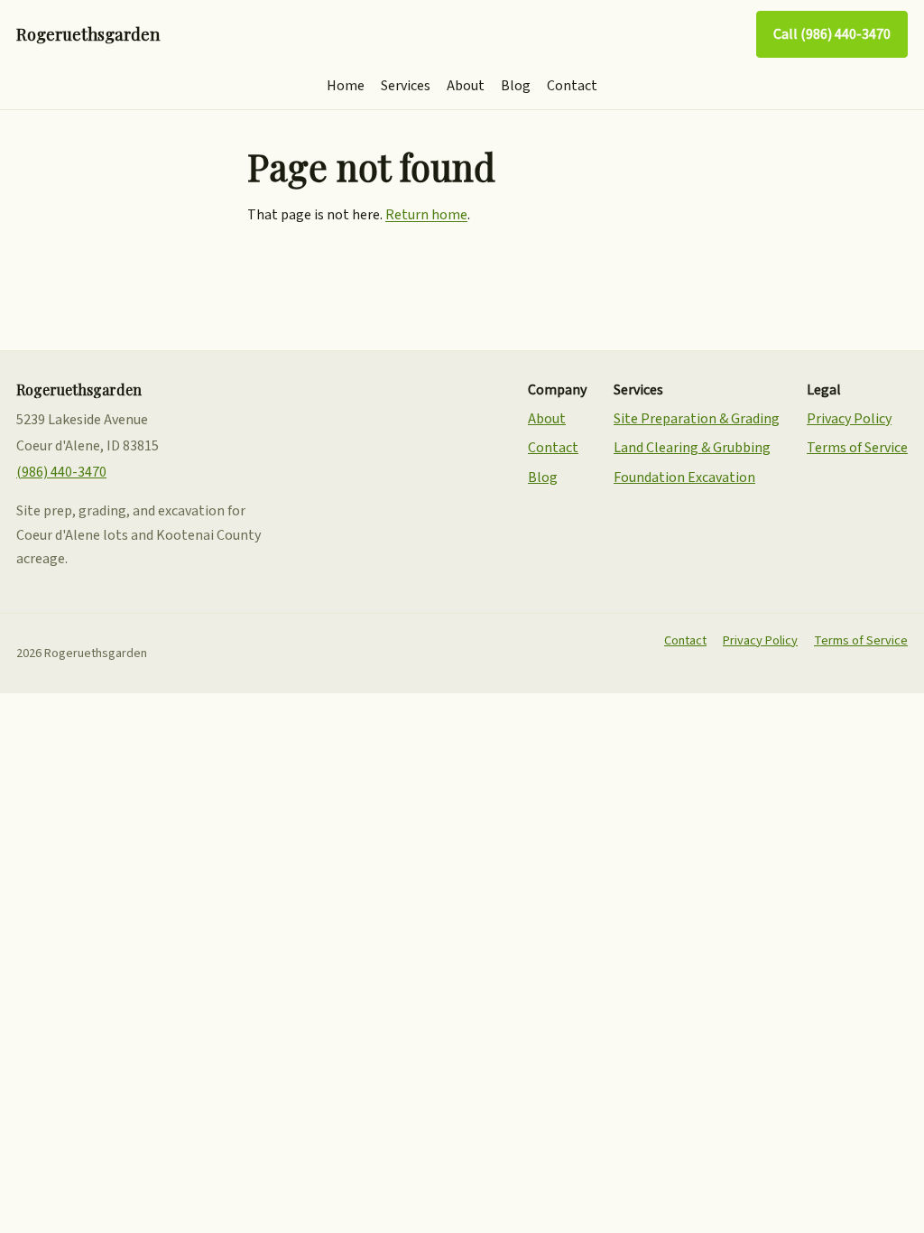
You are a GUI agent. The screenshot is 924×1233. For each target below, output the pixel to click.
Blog (516, 86)
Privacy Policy (849, 419)
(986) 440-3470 (61, 472)
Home (346, 86)
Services (405, 86)
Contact (572, 86)
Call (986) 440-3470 (832, 34)
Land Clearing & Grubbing (692, 448)
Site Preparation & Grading (697, 419)
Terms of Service (857, 448)
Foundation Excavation (684, 477)
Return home (426, 215)
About (466, 86)
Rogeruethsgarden (88, 34)
